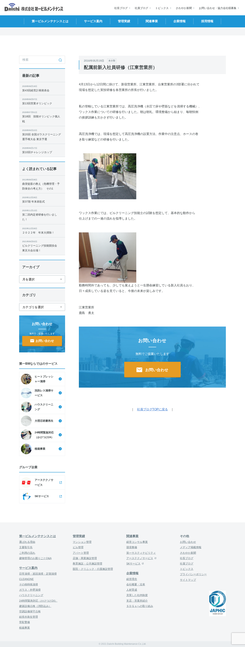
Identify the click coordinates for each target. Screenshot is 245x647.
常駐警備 (24, 622)
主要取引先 (26, 547)
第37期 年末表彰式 (33, 199)
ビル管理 (78, 547)
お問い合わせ (188, 541)
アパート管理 (81, 552)
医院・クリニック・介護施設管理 (93, 568)
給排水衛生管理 (28, 616)
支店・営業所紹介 (137, 600)
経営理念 (131, 579)
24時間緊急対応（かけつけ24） (38, 600)
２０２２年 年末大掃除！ (38, 230)
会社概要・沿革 (135, 584)
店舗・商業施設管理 (85, 558)
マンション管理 (82, 541)
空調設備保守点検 (30, 611)
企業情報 (132, 573)
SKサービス (133, 563)
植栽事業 (24, 627)
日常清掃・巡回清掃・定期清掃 (38, 573)
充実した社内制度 (137, 595)
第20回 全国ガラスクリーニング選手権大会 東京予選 (41, 135)
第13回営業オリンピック (37, 101)
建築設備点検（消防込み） (35, 606)
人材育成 (131, 589)
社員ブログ (141, 8)
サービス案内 (28, 567)
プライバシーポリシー (193, 574)
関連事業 (132, 536)
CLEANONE (26, 579)
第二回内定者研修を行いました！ (39, 215)
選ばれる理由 (27, 541)
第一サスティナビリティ (141, 552)
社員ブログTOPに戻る (152, 409)
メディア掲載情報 (190, 547)
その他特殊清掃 (28, 584)
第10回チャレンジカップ (37, 150)
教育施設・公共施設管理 (87, 563)
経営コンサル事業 (137, 541)
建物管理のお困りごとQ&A (35, 558)
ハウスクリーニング (31, 595)
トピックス (162, 8)
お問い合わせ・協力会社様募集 (217, 8)
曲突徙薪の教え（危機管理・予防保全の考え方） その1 (41, 184)
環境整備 (131, 547)
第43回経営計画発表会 (35, 88)
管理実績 (79, 536)
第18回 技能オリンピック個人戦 (41, 117)
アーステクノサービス (139, 558)
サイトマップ (188, 579)
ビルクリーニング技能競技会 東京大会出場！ (41, 246)
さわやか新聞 (184, 8)
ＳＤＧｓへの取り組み (139, 606)
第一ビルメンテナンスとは (37, 536)
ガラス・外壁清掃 (30, 589)
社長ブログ (121, 8)
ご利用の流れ (27, 552)
